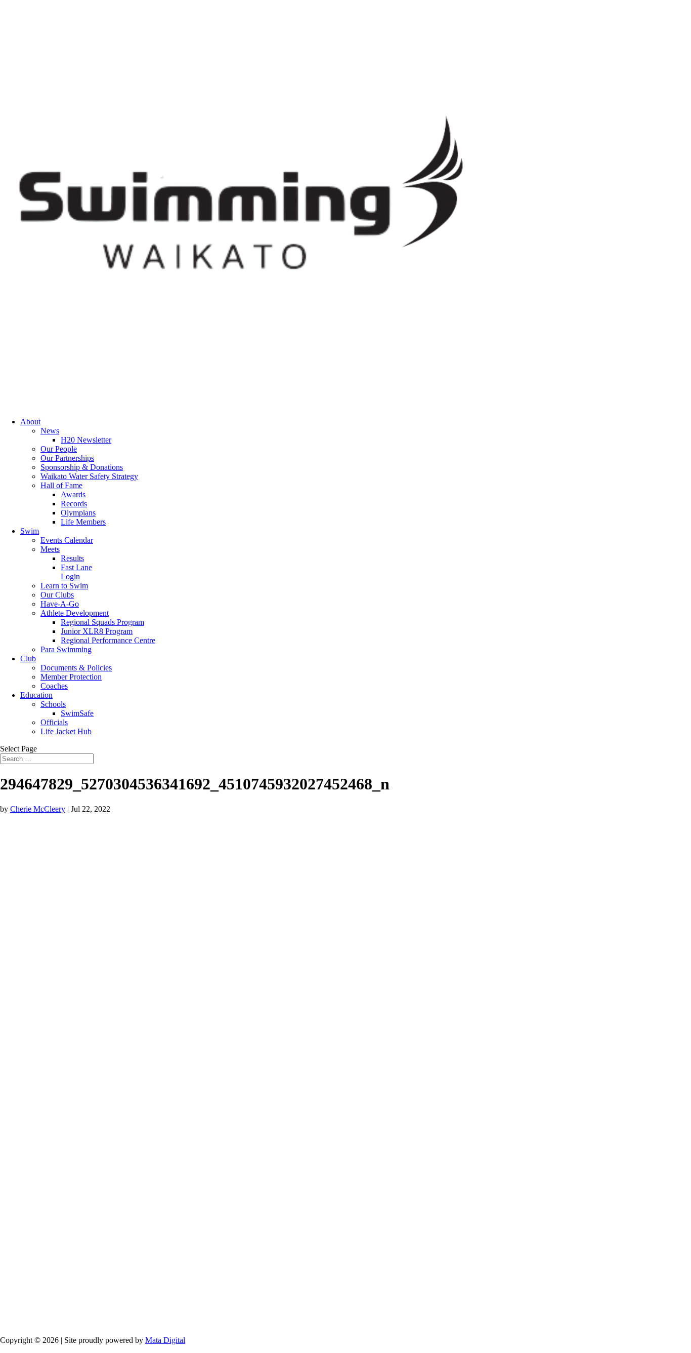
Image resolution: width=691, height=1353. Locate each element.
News (49, 430)
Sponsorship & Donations (81, 467)
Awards (73, 494)
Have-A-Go (59, 604)
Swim (29, 531)
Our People (58, 449)
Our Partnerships (67, 458)
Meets (50, 549)
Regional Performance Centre (108, 640)
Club (28, 658)
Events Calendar (66, 540)
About (30, 421)
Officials (54, 722)
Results (72, 558)
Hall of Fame (61, 485)
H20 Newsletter (86, 439)
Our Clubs (57, 594)
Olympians (78, 512)
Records (74, 503)
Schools (53, 704)
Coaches (54, 686)
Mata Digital (165, 1340)
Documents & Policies (76, 667)
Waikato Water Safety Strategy (89, 476)
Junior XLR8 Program (97, 631)
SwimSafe (77, 713)
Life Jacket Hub (66, 731)
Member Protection (71, 676)
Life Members (83, 522)
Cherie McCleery (37, 809)
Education (36, 695)
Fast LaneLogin (76, 572)
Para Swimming (66, 649)
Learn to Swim (64, 585)
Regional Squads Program (102, 622)
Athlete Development (74, 613)
